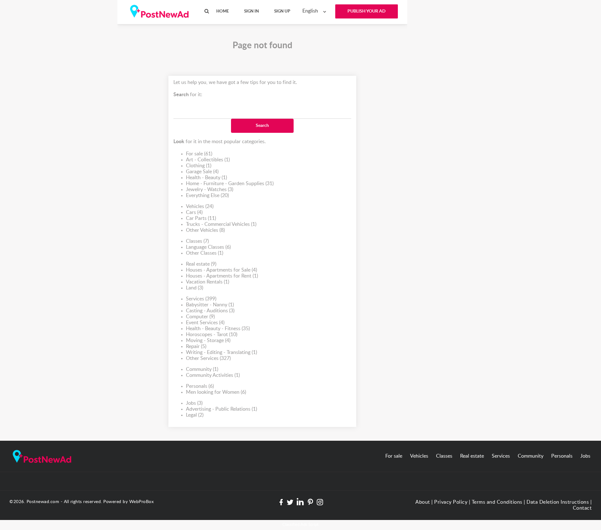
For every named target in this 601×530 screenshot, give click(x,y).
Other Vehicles (205, 230)
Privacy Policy (450, 502)
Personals (200, 386)
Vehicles (199, 206)
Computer (200, 316)
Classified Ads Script (300, 525)
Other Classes (204, 253)
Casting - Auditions (210, 310)
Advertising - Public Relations (221, 409)
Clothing (198, 165)
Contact (582, 508)
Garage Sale (202, 171)
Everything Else (207, 195)
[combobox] (315, 11)
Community (202, 369)
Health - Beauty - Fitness (218, 328)
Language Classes (208, 247)
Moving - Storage (208, 340)
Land (194, 287)
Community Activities (213, 375)
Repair (196, 346)
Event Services (205, 322)
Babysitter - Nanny (210, 304)
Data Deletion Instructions (558, 502)
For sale (199, 153)
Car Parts (201, 218)
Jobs (194, 403)
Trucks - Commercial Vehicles (221, 224)
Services (201, 298)
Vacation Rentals (207, 281)
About (422, 502)
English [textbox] (310, 10)
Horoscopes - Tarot (211, 334)
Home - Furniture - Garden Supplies (230, 183)
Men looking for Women (216, 392)
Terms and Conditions (497, 502)
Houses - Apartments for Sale (221, 270)
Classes (197, 241)
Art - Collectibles (208, 159)
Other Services (208, 358)
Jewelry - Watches (209, 189)
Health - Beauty (206, 177)
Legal (194, 415)
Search (262, 125)
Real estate (201, 264)
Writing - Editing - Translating (221, 352)
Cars (194, 212)
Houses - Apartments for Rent (222, 275)
